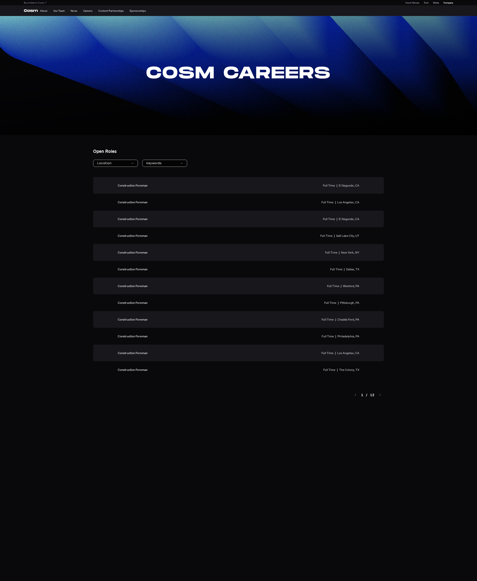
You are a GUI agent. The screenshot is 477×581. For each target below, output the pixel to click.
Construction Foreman (133, 185)
